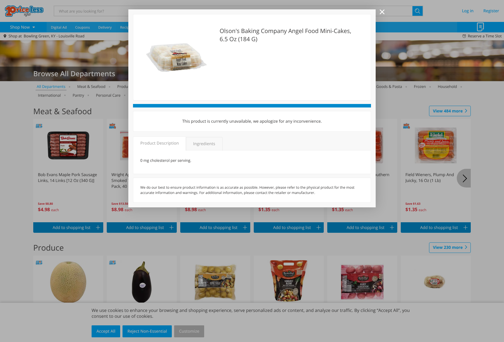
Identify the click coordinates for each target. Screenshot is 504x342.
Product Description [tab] (159, 143)
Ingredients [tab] (204, 144)
